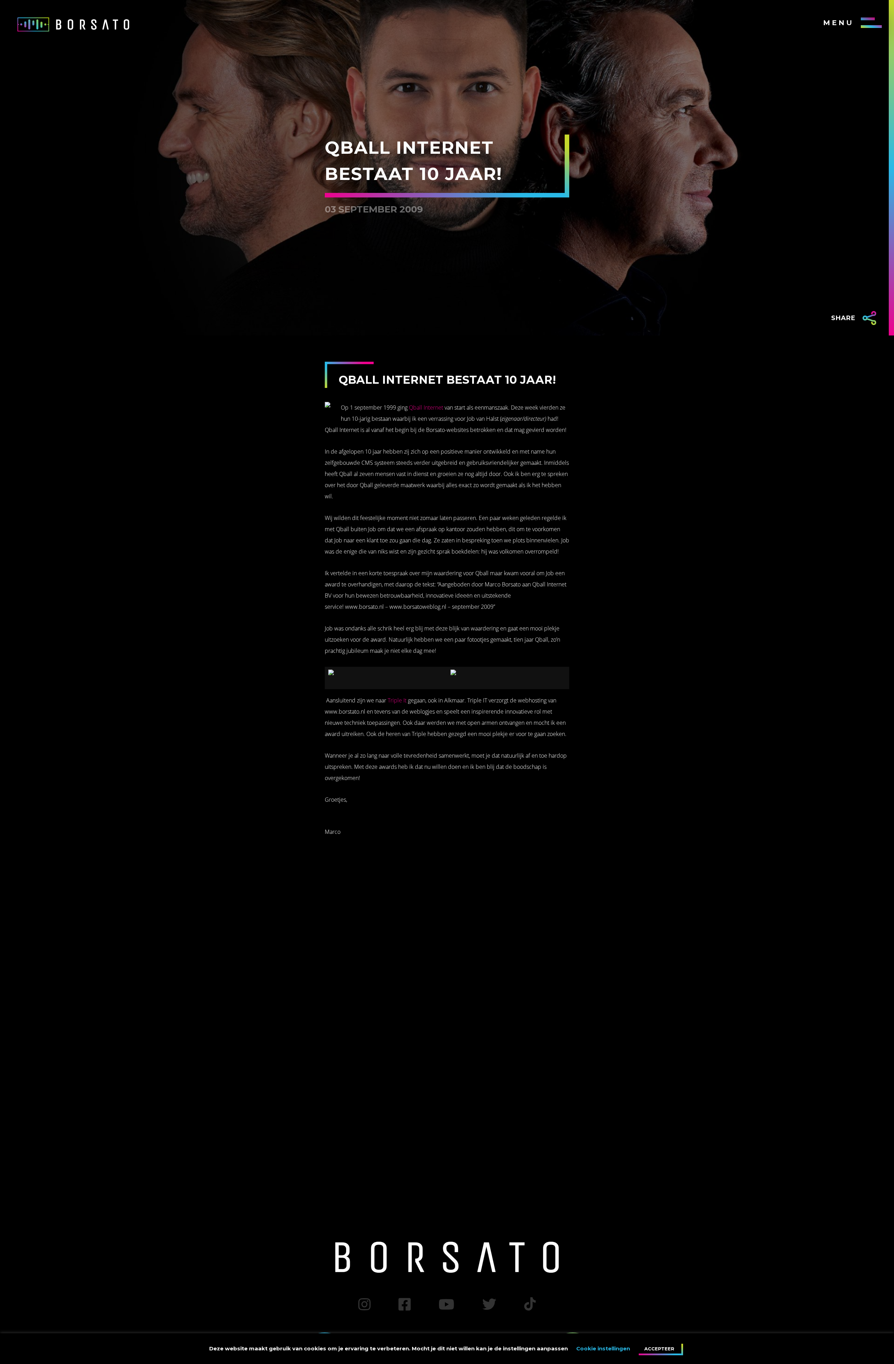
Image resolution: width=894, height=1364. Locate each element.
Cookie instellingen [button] (603, 1348)
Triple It (397, 700)
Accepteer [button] (659, 1348)
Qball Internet (426, 407)
